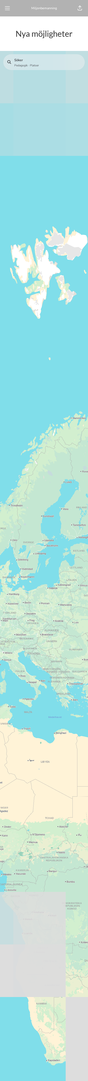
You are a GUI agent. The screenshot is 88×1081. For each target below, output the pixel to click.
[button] (80, 8)
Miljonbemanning (44, 8)
